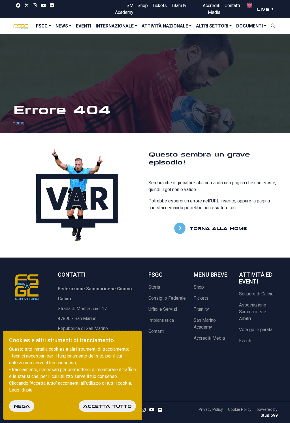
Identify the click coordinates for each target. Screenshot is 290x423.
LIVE (263, 9)
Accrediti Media (209, 338)
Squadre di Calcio (256, 294)
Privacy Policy (211, 409)
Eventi (83, 26)
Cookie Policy (239, 409)
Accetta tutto (107, 406)
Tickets (159, 5)
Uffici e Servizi (162, 309)
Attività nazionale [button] (165, 26)
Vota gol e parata (255, 329)
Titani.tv (178, 5)
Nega (22, 406)
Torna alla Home (216, 228)
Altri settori (212, 26)
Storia (154, 287)
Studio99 (269, 415)
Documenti (249, 26)
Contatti (232, 5)
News (62, 26)
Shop (143, 5)
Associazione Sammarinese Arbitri (252, 311)
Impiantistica (161, 320)
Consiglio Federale (167, 298)
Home (18, 123)
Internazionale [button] (115, 26)
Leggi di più (20, 390)
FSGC (42, 26)
